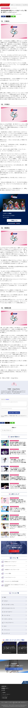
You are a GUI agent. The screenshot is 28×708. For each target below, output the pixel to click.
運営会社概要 (4, 697)
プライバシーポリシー (6, 694)
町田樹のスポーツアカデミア (10, 561)
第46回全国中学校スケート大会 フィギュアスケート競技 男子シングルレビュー (18, 527)
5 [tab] (13, 223)
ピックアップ (7, 633)
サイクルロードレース (9, 608)
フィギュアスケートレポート (10, 565)
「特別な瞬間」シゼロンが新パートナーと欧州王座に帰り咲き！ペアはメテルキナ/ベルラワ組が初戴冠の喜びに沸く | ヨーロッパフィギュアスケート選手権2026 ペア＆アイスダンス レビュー (18, 461)
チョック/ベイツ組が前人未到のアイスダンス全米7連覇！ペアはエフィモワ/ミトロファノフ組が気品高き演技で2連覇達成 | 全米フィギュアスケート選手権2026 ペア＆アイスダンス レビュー (18, 487)
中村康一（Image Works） (17, 14)
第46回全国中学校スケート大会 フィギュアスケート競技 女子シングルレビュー (18, 535)
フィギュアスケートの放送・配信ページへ (14, 668)
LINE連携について (4, 688)
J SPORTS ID (3, 686)
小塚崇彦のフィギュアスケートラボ (12, 569)
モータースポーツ (8, 611)
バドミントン (18, 4)
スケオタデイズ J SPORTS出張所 (11, 581)
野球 (5, 597)
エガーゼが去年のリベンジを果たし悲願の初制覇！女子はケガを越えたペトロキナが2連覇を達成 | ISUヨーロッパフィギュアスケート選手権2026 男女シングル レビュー (18, 469)
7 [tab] (15, 223)
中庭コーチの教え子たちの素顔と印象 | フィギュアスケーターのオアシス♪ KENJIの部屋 (17, 510)
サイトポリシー (5, 696)
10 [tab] (19, 223)
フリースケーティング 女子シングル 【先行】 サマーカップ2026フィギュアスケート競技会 (9, 647)
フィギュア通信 (8, 573)
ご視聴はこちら (14, 220)
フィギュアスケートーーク (10, 577)
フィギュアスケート (4, 4)
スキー (12, 4)
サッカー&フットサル (9, 604)
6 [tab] (14, 223)
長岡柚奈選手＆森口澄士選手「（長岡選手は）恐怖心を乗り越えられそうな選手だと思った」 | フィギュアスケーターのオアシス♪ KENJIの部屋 (18, 501)
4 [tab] (12, 223)
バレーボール (7, 615)
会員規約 (3, 692)
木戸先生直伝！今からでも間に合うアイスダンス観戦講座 (15, 585)
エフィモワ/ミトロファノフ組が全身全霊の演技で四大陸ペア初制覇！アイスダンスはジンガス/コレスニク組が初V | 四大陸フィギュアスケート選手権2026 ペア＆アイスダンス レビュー (18, 452)
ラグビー (6, 601)
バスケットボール (8, 619)
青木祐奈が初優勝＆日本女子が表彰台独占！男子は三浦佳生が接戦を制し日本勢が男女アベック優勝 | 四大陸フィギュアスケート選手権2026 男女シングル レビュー (18, 518)
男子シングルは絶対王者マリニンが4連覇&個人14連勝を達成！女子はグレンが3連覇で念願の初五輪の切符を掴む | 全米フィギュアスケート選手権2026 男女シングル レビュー (18, 478)
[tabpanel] (14, 210)
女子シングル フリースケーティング (9, 649)
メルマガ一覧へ (14, 551)
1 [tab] (8, 223)
